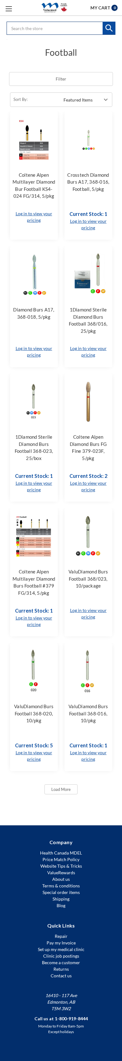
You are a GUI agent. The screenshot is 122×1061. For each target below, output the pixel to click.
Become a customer (61, 962)
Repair (61, 936)
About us (61, 879)
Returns (61, 969)
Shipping (61, 899)
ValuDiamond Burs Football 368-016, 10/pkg (88, 713)
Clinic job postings (61, 956)
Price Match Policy (61, 859)
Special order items (61, 892)
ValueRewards (61, 872)
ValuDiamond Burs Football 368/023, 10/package (88, 578)
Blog (61, 905)
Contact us (61, 975)
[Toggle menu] (8, 8)
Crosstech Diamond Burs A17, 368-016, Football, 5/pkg (88, 182)
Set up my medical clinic (61, 949)
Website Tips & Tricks (61, 866)
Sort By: (20, 99)
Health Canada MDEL (61, 852)
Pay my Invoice (61, 942)
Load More (61, 789)
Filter (61, 78)
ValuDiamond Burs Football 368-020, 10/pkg (33, 713)
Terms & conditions (61, 885)
